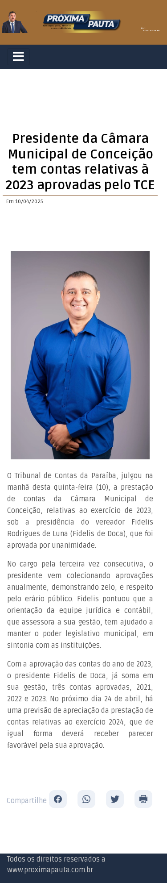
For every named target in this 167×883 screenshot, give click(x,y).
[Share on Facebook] (58, 799)
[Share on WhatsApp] (86, 799)
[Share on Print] (143, 799)
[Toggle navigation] (18, 56)
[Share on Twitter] (114, 799)
